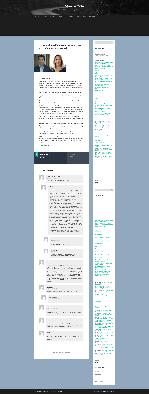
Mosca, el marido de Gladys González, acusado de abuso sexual (60, 47)
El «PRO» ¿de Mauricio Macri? (101, 103)
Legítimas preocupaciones (100, 111)
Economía (52, 16)
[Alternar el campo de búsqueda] (113, 17)
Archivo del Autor (41, 157)
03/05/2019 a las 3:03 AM (54, 298)
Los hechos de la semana (100, 68)
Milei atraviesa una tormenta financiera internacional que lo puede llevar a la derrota (104, 66)
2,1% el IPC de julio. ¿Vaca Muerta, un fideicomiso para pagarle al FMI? (102, 114)
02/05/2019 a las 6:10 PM (52, 321)
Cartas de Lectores (81, 16)
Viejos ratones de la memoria (101, 92)
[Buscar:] (104, 42)
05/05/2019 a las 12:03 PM (52, 333)
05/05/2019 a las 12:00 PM (56, 240)
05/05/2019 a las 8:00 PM (56, 251)
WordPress (59, 391)
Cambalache (97, 70)
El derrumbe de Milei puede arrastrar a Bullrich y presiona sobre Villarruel (104, 63)
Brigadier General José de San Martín (102, 101)
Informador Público (74, 6)
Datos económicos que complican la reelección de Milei (102, 109)
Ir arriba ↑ (112, 391)
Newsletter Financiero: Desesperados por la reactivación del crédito (103, 275)
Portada (37, 16)
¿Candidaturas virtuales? (100, 90)
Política (45, 16)
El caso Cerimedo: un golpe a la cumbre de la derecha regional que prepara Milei (104, 79)
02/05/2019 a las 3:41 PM (52, 308)
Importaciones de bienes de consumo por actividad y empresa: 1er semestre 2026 (103, 94)
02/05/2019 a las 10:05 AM (54, 188)
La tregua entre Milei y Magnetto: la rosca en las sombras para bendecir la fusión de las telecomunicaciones (104, 84)
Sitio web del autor (43, 157)
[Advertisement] (74, 27)
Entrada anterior (73, 160)
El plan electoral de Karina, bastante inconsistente (104, 324)
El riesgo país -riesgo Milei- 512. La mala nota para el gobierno (104, 348)
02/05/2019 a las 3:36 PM (52, 288)
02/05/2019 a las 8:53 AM (52, 178)
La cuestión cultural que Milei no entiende (103, 81)
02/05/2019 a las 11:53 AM (52, 263)
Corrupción (92, 16)
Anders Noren (106, 391)
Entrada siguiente (73, 161)
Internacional (62, 16)
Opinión (71, 16)
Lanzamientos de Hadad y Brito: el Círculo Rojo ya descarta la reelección (103, 97)
